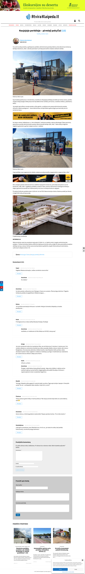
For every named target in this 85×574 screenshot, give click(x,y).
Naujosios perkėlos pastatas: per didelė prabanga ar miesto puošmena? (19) (22, 550)
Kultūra (39, 25)
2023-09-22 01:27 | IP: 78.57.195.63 (27, 268)
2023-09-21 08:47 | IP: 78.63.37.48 (29, 289)
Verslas (34, 25)
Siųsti (18, 515)
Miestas (21, 25)
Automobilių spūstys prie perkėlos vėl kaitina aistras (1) (42, 550)
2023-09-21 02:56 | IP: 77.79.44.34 (27, 304)
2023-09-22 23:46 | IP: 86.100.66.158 (35, 277)
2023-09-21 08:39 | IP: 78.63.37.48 (35, 366)
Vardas (17, 463)
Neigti (76, 569)
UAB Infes (41, 255)
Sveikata (44, 25)
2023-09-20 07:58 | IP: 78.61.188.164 (33, 344)
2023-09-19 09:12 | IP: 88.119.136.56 (32, 425)
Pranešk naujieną (72, 25)
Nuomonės (49, 25)
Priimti (60, 569)
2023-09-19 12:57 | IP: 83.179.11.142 (29, 396)
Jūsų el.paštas (19, 485)
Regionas (55, 25)
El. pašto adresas (19, 466)
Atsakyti (19, 273)
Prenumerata (11, 25)
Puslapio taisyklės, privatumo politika (68, 571)
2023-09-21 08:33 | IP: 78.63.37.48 (35, 329)
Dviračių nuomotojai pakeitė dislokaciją (62, 549)
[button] (82, 560)
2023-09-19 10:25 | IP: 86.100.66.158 (30, 412)
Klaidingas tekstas (20, 491)
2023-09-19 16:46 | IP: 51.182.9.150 (28, 381)
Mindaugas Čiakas (25, 255)
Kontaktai (65, 25)
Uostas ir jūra (44, 34)
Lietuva (60, 25)
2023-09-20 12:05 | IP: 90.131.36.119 (32, 360)
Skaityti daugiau (28, 563)
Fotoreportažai (28, 25)
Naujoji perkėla (35, 255)
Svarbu (39, 34)
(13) (64, 30)
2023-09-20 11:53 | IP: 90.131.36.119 (27, 319)
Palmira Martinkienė (26, 40)
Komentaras (18, 450)
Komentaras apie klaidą (21, 503)
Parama (17, 25)
